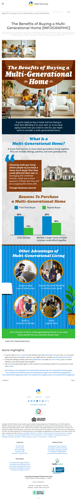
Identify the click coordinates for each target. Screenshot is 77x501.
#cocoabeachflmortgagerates (64, 375)
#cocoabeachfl (20, 370)
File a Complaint (48, 435)
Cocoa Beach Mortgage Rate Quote (19, 466)
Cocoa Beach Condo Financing (20, 34)
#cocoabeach (9, 370)
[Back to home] (38, 3)
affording (48, 355)
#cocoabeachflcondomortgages (60, 370)
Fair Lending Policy (36, 435)
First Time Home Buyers (34, 35)
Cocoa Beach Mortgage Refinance (57, 453)
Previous (6, 380)
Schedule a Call (19, 451)
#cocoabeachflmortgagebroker (60, 372)
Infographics (59, 35)
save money (56, 359)
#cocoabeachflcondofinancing (37, 370)
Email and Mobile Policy (22, 435)
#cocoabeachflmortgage (39, 372)
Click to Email (20, 448)
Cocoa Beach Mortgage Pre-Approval (20, 468)
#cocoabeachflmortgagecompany (41, 375)
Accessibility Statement (29, 433)
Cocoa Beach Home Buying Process (19, 464)
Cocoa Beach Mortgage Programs (57, 449)
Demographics (18, 35)
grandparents (37, 359)
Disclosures (11, 435)
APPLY (29, 397)
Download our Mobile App (38, 404)
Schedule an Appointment (19, 453)
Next (72, 380)
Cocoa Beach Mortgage (41, 34)
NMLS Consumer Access (29, 437)
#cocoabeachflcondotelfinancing (17, 372)
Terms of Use (52, 437)
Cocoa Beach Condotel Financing (57, 448)
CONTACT (38, 397)
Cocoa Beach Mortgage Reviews (19, 470)
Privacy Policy (42, 437)
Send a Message (20, 449)
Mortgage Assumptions (62, 435)
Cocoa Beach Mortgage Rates (63, 34)
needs (11, 366)
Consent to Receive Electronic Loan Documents (52, 433)
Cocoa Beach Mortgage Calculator (20, 462)
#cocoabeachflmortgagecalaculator (15, 375)
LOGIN (48, 397)
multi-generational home (63, 357)
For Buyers (48, 35)
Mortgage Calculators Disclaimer (11, 437)
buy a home (21, 355)
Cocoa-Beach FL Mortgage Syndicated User (28, 32)
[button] (3, 3)
